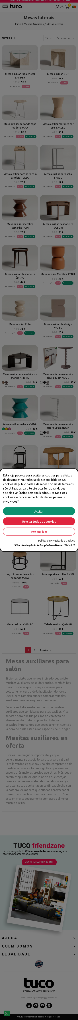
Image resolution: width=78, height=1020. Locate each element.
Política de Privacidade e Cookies (56, 540)
